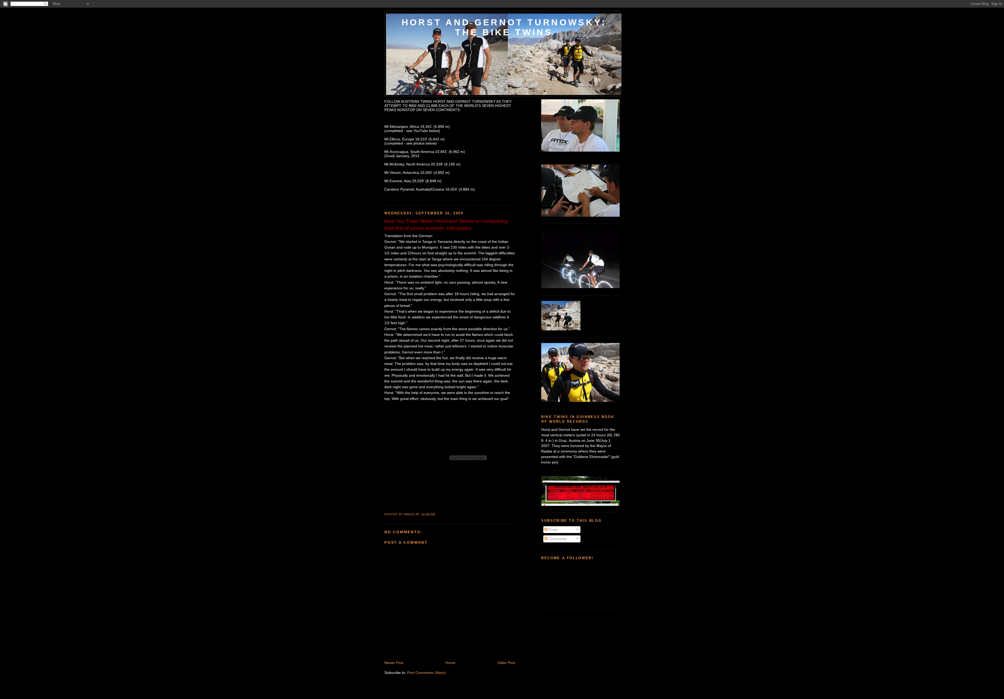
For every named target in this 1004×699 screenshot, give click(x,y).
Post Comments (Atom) (426, 673)
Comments (557, 539)
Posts (552, 530)
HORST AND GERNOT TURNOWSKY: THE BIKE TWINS (504, 27)
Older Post (506, 663)
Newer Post (393, 663)
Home (450, 663)
